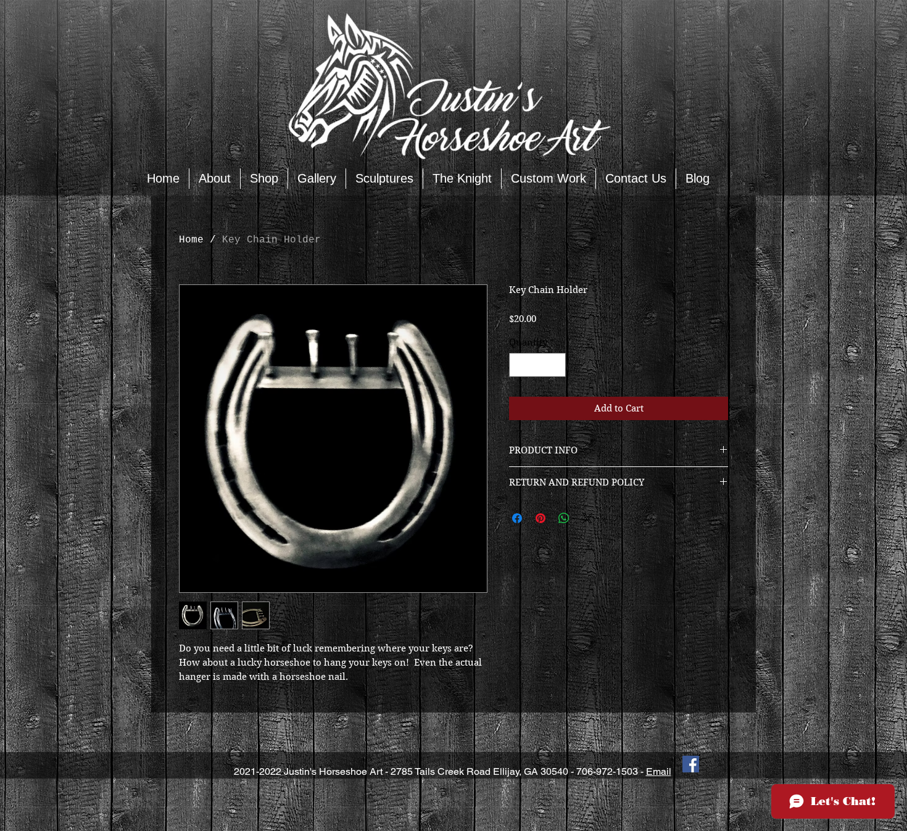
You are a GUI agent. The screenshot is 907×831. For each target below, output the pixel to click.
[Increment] (556, 364)
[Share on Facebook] (517, 518)
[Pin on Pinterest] (540, 518)
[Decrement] (519, 364)
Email (658, 771)
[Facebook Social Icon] (690, 764)
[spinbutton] (538, 364)
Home (191, 240)
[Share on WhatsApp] (564, 518)
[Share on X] (587, 518)
